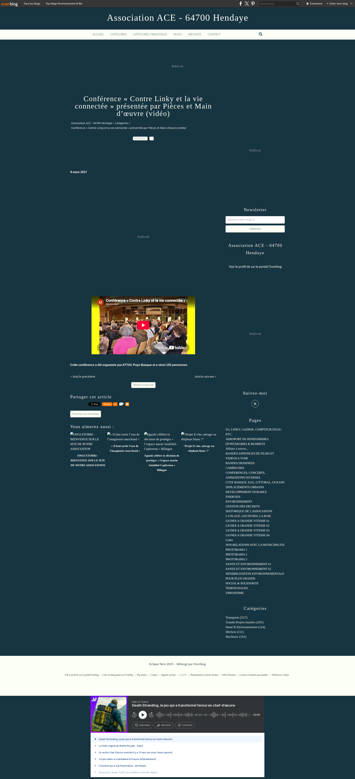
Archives (194, 34)
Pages (177, 34)
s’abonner (144, 725)
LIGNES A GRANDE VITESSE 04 (248, 535)
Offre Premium (229, 675)
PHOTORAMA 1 (236, 549)
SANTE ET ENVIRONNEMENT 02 (248, 569)
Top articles (142, 675)
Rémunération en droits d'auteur (204, 675)
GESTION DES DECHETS (243, 506)
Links (229, 540)
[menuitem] (98, 35)
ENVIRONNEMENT (239, 501)
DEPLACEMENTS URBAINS (245, 487)
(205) (244, 622)
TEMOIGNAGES (237, 588)
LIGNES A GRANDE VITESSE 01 (248, 521)
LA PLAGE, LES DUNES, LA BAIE (248, 516)
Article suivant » (205, 376)
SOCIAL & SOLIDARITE (242, 583)
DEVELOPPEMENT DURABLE (246, 492)
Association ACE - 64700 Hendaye (177, 17)
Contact (214, 34)
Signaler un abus (168, 675)
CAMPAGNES (235, 468)
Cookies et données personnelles (253, 675)
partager (166, 725)
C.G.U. (183, 675)
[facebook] (240, 3)
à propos (187, 725)
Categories (121, 123)
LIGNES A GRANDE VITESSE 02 (248, 525)
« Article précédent (82, 376)
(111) (235, 632)
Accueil (98, 34)
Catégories (118, 34)
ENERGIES (233, 497)
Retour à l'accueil (143, 385)
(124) (245, 627)
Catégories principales (150, 34)
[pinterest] (253, 3)
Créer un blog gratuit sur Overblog (118, 675)
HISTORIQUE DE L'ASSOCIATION (249, 511)
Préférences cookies (280, 675)
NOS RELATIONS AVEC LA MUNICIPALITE (255, 545)
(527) (236, 617)
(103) (236, 636)
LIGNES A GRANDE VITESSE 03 (248, 530)
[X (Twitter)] (246, 3)
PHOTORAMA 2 (236, 554)
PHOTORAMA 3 (236, 559)
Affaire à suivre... (237, 448)
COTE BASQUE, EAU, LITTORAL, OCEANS (255, 482)
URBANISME (235, 593)
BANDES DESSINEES (240, 463)
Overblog (199, 664)
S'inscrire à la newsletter (85, 414)
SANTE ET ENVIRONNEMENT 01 (248, 564)
